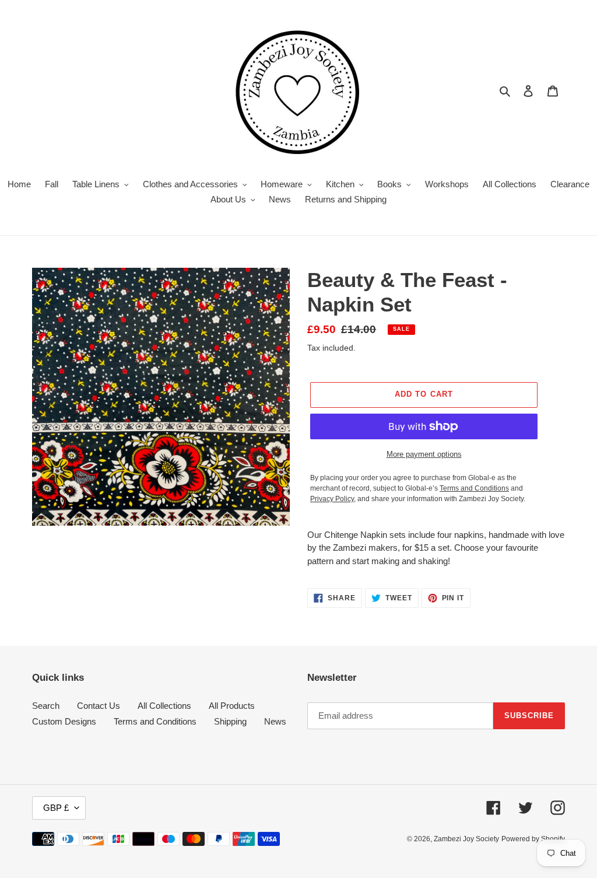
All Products (232, 706)
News (275, 721)
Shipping (230, 721)
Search (45, 706)
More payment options (424, 454)
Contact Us (98, 706)
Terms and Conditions (155, 721)
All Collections (164, 706)
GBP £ (56, 808)
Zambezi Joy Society (466, 839)
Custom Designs (64, 721)
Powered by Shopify (533, 839)
